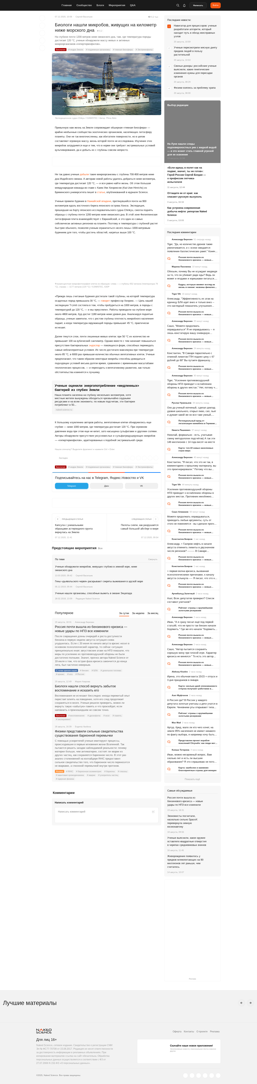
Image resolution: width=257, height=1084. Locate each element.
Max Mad (176, 722)
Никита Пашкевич (181, 430)
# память (117, 715)
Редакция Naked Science (88, 598)
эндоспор (94, 345)
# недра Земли (75, 49)
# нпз (69, 674)
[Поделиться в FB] (42, 26)
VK (141, 486)
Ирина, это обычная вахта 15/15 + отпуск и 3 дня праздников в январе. (192, 678)
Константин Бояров (182, 539)
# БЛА (95, 670)
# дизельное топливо (111, 670)
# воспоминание (76, 715)
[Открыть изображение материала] (106, 84)
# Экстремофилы (144, 49)
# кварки (91, 775)
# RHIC (69, 771)
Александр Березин (182, 239)
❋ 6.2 (99, 31)
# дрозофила (94, 715)
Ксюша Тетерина (180, 750)
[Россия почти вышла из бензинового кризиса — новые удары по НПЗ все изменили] (145, 638)
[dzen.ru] (205, 1075)
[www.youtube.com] (198, 1075)
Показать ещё (192, 779)
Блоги (100, 5)
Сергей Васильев (84, 16)
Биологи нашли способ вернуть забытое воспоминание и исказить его (85, 688)
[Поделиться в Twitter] (42, 33)
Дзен (106, 486)
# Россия (80, 674)
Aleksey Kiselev (180, 671)
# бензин (84, 670)
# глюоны (122, 771)
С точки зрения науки (66, 670)
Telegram (71, 486)
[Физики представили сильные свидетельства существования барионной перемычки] (145, 742)
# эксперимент (63, 719)
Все (100, 548)
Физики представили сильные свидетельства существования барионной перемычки (89, 733)
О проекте (202, 1031)
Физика (59, 771)
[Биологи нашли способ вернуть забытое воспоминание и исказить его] (145, 697)
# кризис (60, 674)
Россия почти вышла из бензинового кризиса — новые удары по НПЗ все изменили (91, 629)
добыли (84, 174)
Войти (215, 5)
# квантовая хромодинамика (70, 775)
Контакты (189, 1031)
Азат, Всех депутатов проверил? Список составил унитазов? (190, 600)
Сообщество (84, 5)
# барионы (109, 771)
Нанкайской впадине (99, 201)
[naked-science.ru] (218, 1075)
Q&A (132, 5)
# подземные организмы (98, 49)
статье (101, 192)
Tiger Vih (176, 294)
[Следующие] (250, 1002)
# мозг (107, 715)
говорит (105, 300)
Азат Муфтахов (180, 695)
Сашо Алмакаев (180, 512)
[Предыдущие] (241, 1002)
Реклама (215, 1031)
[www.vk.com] (192, 1075)
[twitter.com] (185, 1075)
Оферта (177, 1031)
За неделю (138, 613)
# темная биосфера (123, 49)
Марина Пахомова (181, 266)
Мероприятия (117, 5)
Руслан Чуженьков (181, 403)
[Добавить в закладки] (42, 18)
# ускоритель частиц (108, 775)
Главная (67, 5)
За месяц (152, 613)
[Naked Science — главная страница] (48, 5)
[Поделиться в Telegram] (42, 40)
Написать (198, 5)
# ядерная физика (65, 779)
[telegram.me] (211, 1075)
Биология (60, 49)
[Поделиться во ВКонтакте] (42, 48)
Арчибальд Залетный (183, 593)
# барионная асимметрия (88, 771)
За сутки (124, 613)
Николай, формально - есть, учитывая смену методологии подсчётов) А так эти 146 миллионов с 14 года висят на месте (191, 438)
